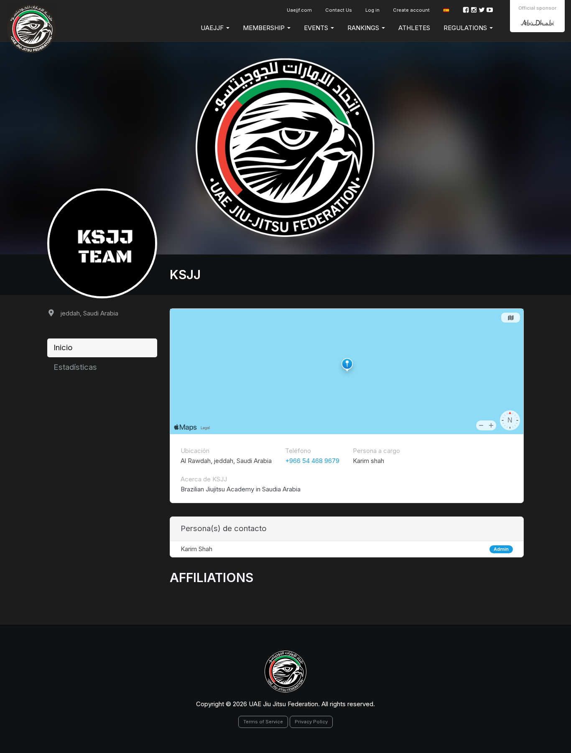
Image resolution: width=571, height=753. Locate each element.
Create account (411, 10)
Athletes (414, 28)
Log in (372, 10)
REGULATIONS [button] (466, 28)
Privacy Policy (311, 722)
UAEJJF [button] (213, 28)
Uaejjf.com (299, 10)
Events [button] (317, 28)
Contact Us (338, 10)
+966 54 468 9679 (312, 461)
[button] (446, 10)
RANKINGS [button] (364, 28)
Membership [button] (264, 28)
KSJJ (185, 274)
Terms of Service (263, 722)
